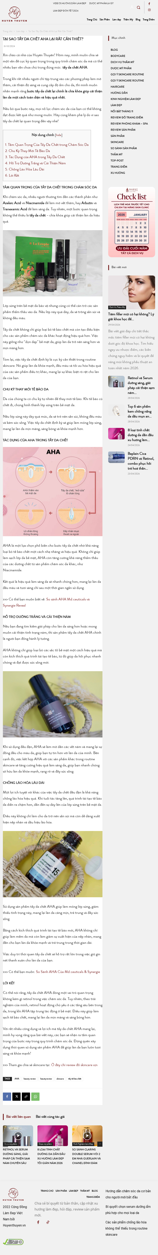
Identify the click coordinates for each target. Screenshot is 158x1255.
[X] (16, 1097)
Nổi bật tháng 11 (122, 111)
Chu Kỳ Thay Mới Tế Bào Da (27, 151)
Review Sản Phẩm (123, 130)
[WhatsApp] (35, 1097)
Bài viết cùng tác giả (50, 1117)
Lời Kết (12, 176)
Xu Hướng (118, 173)
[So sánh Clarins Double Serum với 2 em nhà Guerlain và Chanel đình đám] (87, 1135)
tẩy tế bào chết (74, 1079)
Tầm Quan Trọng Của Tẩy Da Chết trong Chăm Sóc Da (47, 145)
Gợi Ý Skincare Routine (127, 74)
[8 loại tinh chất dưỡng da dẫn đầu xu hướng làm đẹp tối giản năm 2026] (52, 1135)
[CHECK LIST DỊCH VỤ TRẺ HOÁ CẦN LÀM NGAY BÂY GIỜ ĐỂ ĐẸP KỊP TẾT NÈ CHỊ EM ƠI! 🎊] (131, 222)
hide (58, 135)
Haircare (117, 87)
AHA (17, 1079)
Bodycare (118, 56)
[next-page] (99, 1144)
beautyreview (46, 1079)
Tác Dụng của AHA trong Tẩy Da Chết (35, 157)
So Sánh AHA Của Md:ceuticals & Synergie (68, 972)
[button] (138, 7)
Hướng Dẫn (119, 93)
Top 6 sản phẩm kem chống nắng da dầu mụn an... (140, 411)
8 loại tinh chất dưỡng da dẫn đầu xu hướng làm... (140, 435)
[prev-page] (5, 1144)
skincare (60, 1079)
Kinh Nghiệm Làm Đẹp (126, 99)
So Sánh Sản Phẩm (124, 148)
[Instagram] (149, 10)
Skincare (117, 142)
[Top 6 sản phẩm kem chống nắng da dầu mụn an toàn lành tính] (116, 410)
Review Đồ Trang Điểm (127, 118)
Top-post (117, 161)
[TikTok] (47, 1223)
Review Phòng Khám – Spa (129, 124)
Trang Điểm (119, 167)
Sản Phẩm (117, 136)
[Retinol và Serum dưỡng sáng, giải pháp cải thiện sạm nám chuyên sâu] (18, 1135)
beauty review (30, 1079)
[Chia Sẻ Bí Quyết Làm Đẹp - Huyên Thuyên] (25, 14)
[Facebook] (149, 4)
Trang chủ (7, 31)
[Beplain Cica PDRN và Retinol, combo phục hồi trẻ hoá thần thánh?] (116, 457)
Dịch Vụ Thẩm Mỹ (122, 62)
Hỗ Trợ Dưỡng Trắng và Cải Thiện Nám (35, 163)
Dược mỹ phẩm (121, 68)
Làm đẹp (20, 31)
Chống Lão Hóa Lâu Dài (24, 169)
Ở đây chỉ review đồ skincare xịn (74, 1065)
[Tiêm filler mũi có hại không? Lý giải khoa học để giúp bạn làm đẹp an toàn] (131, 292)
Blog (114, 50)
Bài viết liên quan (18, 1117)
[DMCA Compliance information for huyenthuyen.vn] (13, 1243)
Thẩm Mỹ (116, 154)
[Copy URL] (26, 1097)
